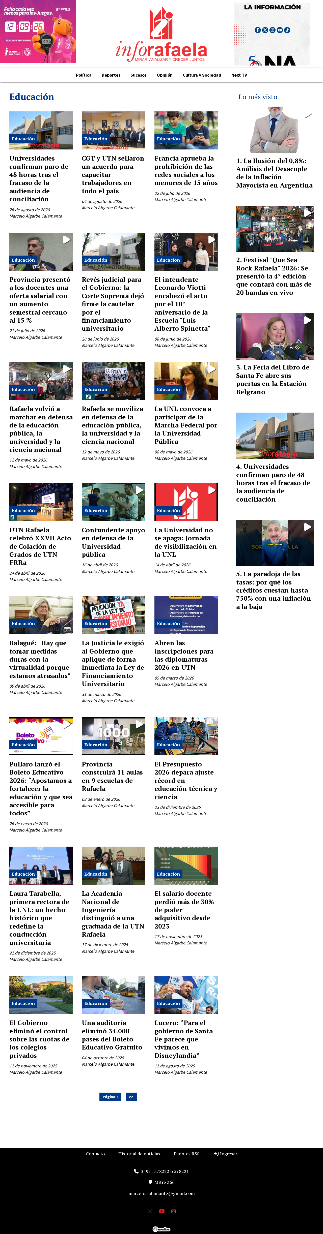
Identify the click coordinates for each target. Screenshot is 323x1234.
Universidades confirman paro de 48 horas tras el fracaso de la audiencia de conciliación (38, 178)
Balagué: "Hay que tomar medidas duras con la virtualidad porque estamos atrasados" (39, 659)
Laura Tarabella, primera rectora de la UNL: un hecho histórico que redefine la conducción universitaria (39, 917)
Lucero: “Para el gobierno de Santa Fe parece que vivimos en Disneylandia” (183, 1039)
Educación (23, 139)
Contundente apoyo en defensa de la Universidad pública (113, 542)
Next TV (239, 75)
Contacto (95, 1154)
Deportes (111, 75)
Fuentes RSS (187, 1154)
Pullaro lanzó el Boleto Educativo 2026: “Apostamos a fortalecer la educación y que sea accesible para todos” (40, 788)
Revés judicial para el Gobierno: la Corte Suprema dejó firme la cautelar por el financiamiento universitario (113, 303)
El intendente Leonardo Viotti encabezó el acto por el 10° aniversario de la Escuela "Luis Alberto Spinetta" (182, 303)
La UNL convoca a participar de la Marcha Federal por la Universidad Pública (185, 425)
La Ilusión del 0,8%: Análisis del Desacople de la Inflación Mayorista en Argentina (274, 172)
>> (131, 1096)
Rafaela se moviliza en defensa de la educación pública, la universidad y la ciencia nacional (112, 425)
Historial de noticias (139, 1154)
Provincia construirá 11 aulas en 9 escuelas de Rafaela (112, 776)
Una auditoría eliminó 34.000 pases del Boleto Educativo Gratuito (112, 1034)
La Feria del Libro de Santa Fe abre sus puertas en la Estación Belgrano (272, 379)
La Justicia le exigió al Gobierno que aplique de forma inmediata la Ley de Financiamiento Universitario (113, 663)
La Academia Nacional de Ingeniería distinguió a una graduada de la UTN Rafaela (113, 913)
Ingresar (228, 1154)
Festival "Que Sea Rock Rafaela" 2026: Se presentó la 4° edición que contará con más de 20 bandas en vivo (274, 276)
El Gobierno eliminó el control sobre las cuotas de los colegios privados (39, 1039)
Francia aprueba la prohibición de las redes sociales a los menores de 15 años (186, 170)
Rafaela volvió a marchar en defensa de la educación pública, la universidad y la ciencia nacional (41, 429)
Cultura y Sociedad (202, 75)
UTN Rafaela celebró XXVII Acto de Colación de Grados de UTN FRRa (40, 546)
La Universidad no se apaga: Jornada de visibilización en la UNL (185, 542)
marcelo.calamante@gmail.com (161, 1193)
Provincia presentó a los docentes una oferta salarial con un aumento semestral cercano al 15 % (39, 299)
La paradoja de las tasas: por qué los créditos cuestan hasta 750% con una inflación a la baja (273, 590)
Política (84, 75)
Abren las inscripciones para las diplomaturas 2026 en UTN (183, 654)
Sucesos (138, 75)
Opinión (165, 75)
